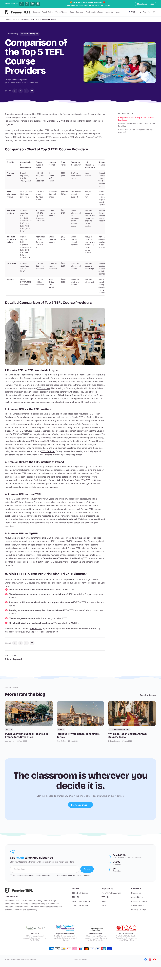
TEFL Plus (76, 897)
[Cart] (154, 12)
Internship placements (47, 424)
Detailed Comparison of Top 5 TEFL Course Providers (136, 125)
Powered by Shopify (28, 959)
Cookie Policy (137, 905)
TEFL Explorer (48, 451)
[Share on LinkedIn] (26, 91)
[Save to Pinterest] (32, 91)
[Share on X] (20, 91)
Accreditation (137, 897)
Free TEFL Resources (111, 893)
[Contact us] (144, 12)
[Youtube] (154, 959)
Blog (13, 19)
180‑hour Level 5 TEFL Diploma (46, 441)
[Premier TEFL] (34, 890)
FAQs (104, 905)
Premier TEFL (36, 628)
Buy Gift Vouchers (139, 901)
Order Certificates (80, 905)
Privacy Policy (68, 875)
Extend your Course (81, 901)
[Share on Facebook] (14, 91)
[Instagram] (150, 959)
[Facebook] (145, 959)
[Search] (140, 12)
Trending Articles (29, 34)
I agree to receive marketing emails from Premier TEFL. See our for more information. (52, 875)
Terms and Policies (80, 959)
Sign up (87, 869)
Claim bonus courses (145, 4)
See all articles (148, 695)
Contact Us (136, 893)
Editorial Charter (138, 909)
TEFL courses (43, 388)
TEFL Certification (80, 893)
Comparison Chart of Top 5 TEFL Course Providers (136, 118)
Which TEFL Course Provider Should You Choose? (135, 131)
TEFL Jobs (106, 897)
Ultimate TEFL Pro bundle (59, 121)
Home (7, 19)
